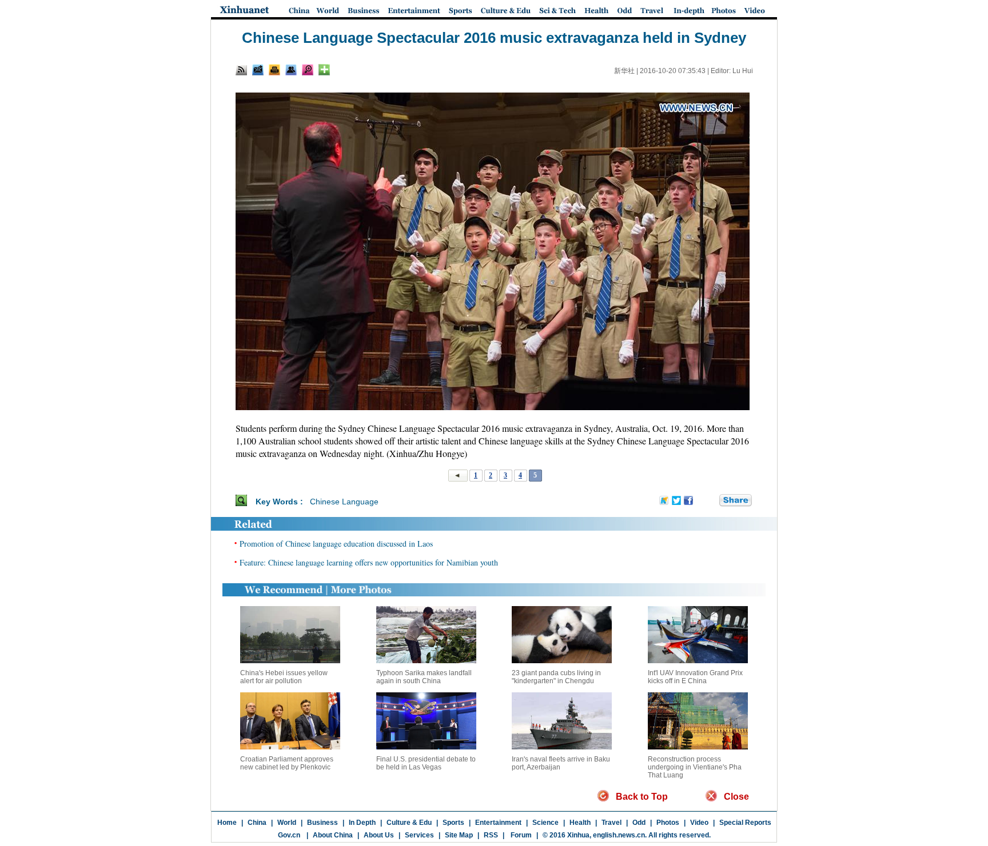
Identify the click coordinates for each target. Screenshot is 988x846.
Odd (639, 823)
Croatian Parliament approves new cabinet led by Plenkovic (286, 763)
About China (333, 835)
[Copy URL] (291, 69)
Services (419, 835)
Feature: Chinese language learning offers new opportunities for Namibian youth (369, 562)
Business (322, 823)
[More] (324, 69)
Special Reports (745, 823)
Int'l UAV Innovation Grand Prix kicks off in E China (695, 677)
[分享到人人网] (711, 501)
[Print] (274, 69)
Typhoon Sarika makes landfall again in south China (424, 677)
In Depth (362, 823)
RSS (491, 835)
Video (699, 823)
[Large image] (307, 69)
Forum (520, 835)
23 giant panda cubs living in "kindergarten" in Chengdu (556, 677)
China (257, 823)
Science (545, 823)
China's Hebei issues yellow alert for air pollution (284, 677)
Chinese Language (344, 501)
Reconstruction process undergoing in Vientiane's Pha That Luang (695, 767)
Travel (611, 823)
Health (580, 823)
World (286, 823)
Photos (667, 823)
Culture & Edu (409, 823)
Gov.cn (289, 835)
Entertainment (498, 823)
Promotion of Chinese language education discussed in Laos (336, 543)
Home (227, 823)
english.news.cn (619, 835)
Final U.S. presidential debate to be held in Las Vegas (426, 763)
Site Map (459, 835)
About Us (379, 835)
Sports (453, 823)
